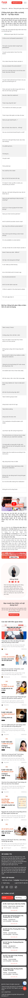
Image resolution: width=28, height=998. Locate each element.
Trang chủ (4, 8)
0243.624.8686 (12, 972)
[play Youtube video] (14, 504)
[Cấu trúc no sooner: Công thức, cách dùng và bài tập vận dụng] (14, 659)
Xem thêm (15, 907)
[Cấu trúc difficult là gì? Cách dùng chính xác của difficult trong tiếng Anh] (14, 715)
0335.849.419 (11, 919)
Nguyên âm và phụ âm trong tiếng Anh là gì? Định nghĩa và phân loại (13, 812)
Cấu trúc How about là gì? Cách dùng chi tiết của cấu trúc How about (13, 783)
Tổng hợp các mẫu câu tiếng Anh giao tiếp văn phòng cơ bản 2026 (12, 641)
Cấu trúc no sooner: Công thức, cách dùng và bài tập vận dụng (12, 669)
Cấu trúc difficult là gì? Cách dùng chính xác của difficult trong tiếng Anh (13, 725)
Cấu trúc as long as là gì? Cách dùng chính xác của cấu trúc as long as (12, 755)
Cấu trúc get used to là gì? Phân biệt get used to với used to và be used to (13, 697)
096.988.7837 (12, 946)
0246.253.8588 (12, 959)
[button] (2, 940)
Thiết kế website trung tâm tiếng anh (11, 994)
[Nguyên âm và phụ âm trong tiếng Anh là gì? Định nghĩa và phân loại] (14, 802)
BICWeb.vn (4, 996)
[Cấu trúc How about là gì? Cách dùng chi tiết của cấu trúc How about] (14, 773)
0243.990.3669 (12, 932)
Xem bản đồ (14, 910)
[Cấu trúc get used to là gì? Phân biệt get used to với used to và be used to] (14, 687)
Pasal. (7, 984)
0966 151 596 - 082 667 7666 (16, 906)
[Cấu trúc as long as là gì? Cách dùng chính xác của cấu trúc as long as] (14, 745)
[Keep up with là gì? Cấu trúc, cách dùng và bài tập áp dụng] (14, 830)
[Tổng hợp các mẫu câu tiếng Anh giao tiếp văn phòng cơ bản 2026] (14, 631)
